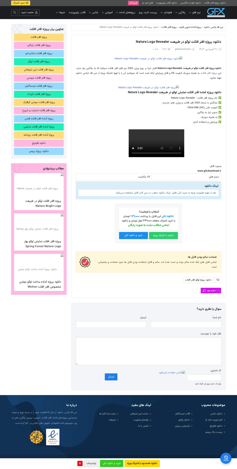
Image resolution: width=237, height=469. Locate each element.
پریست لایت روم (148, 12)
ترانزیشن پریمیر (182, 426)
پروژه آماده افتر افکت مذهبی (39, 127)
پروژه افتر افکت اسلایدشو (38, 53)
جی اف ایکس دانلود (213, 27)
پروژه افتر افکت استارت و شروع (39, 110)
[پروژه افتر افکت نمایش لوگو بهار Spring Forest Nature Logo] (39, 225)
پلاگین (182, 12)
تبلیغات (112, 420)
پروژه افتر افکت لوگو (39, 62)
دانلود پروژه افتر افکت (215, 3)
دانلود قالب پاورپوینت (166, 3)
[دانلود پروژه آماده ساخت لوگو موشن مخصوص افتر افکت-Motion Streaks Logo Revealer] (39, 266)
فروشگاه (133, 3)
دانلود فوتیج (39, 143)
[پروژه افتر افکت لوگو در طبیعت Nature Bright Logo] (39, 185)
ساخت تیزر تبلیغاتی (139, 413)
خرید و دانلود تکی (133, 235)
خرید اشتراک (19, 3)
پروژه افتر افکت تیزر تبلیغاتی (39, 70)
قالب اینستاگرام (183, 413)
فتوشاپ (168, 12)
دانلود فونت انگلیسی (190, 3)
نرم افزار (196, 12)
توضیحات (91, 463)
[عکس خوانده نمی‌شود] (172, 372)
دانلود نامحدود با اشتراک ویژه (142, 463)
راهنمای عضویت (141, 420)
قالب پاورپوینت (77, 12)
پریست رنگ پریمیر (213, 432)
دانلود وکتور (184, 420)
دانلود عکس (216, 413)
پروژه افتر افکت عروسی (39, 78)
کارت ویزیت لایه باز (213, 420)
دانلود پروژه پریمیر (39, 151)
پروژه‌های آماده (127, 12)
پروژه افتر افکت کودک (39, 94)
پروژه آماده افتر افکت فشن (39, 119)
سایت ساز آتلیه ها (107, 413)
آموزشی (109, 12)
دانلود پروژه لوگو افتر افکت (198, 280)
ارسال (111, 377)
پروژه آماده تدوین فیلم (190, 27)
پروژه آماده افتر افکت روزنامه (39, 135)
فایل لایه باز (147, 3)
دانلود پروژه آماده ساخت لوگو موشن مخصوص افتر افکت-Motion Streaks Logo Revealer (40, 287)
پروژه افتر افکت (169, 27)
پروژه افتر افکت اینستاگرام (39, 86)
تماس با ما (143, 426)
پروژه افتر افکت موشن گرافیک (39, 102)
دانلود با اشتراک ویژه (163, 235)
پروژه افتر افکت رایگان (39, 45)
